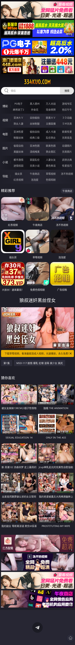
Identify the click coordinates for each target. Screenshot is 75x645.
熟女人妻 (18, 123)
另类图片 (67, 151)
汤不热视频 (67, 173)
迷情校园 (18, 165)
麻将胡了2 (18, 109)
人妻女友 (51, 159)
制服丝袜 (18, 137)
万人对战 (51, 103)
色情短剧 (51, 179)
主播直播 (51, 123)
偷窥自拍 (18, 145)
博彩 (5, 106)
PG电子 (18, 103)
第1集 (6, 363)
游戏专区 (67, 103)
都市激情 (18, 159)
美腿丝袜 (18, 151)
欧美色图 (51, 145)
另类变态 (67, 137)
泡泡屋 (34, 179)
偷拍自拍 (35, 131)
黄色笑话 (51, 165)
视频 (5, 120)
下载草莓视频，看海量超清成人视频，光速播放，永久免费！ (37, 353)
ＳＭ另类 (67, 123)
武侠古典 (67, 159)
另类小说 (35, 165)
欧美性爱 (67, 131)
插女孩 (18, 173)
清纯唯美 (35, 151)
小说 (5, 162)
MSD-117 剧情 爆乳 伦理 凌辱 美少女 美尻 (39, 363)
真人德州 (35, 103)
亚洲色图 (35, 145)
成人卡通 (51, 131)
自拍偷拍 (35, 117)
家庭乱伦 (35, 159)
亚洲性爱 (18, 131)
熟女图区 (51, 151)
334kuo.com (37, 81)
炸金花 (34, 109)
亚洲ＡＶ (18, 117)
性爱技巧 (67, 165)
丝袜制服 (35, 123)
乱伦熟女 (51, 137)
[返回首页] (70, 637)
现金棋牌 (51, 109)
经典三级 (35, 137)
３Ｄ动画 (67, 117)
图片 (5, 148)
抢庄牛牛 (67, 109)
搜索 (67, 90)
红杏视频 (18, 179)
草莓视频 (51, 173)
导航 (5, 176)
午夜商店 (35, 173)
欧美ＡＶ (51, 117)
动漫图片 (67, 145)
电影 (5, 134)
